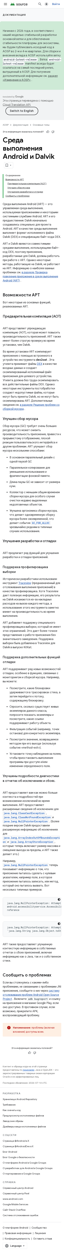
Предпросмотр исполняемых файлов (23, 1115)
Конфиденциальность (17, 1238)
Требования (9, 1104)
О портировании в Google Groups (21, 1173)
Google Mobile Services (15, 1204)
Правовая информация (18, 1233)
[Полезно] (47, 131)
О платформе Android (15, 1227)
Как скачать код (12, 1110)
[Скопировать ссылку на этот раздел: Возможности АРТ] (43, 295)
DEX (39, 364)
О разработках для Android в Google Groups (27, 1168)
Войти (56, 4)
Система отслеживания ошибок (20, 1215)
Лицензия (40, 1233)
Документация (14, 14)
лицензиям (28, 1069)
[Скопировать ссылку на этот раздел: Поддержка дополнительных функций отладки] (18, 662)
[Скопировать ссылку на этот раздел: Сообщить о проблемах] (54, 975)
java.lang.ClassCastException (24, 813)
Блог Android (10, 1151)
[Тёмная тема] (59, 899)
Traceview (24, 583)
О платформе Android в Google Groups (24, 1162)
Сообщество (39, 1227)
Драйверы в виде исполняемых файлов (24, 1126)
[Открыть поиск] (40, 4)
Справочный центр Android (18, 1187)
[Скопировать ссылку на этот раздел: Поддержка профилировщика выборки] (19, 572)
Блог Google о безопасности (19, 1157)
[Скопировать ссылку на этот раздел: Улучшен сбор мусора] (41, 419)
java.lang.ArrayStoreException (31, 841)
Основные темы (41, 124)
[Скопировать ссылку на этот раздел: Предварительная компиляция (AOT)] (6, 321)
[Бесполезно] (52, 131)
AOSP (6, 124)
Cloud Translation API (16, 105)
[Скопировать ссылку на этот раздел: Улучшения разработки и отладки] (6, 546)
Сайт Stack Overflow (14, 1209)
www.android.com (13, 1198)
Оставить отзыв (42, 1238)
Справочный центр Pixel (16, 1193)
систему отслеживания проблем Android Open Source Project (31, 995)
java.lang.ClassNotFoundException (27, 817)
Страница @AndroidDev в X (18, 1146)
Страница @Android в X (16, 1140)
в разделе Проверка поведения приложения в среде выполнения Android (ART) (30, 276)
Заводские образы (13, 1121)
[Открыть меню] (5, 4)
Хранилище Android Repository (20, 1099)
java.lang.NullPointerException (26, 821)
